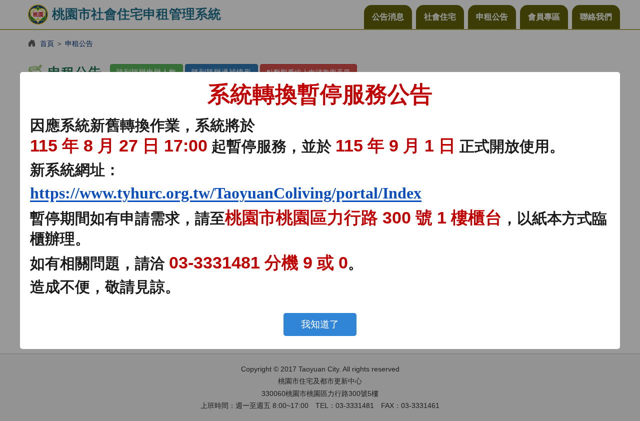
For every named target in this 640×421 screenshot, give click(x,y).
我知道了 (320, 324)
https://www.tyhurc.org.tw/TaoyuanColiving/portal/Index (226, 193)
